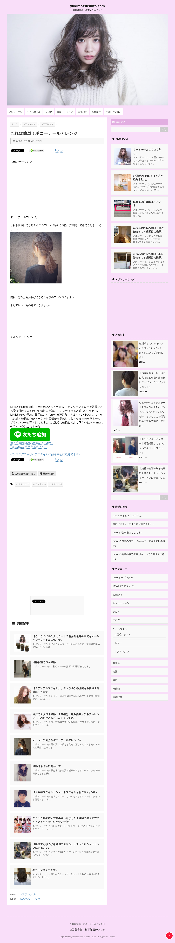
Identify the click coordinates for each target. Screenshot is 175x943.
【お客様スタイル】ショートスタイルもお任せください (65, 792)
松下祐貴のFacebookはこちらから (31, 442)
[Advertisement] (36, 185)
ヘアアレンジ (22, 484)
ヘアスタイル (34, 111)
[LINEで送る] (36, 150)
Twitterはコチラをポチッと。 (28, 446)
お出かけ (96, 111)
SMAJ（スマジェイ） (124, 586)
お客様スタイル (123, 634)
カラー (118, 643)
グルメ (69, 111)
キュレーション (113, 111)
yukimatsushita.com (87, 6)
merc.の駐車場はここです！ (128, 532)
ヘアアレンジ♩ (29, 894)
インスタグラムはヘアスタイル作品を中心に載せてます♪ (45, 454)
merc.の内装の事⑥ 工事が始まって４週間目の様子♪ (148, 229)
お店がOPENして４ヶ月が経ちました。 (148, 177)
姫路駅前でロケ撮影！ (45, 662)
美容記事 (82, 111)
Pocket (59, 150)
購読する (120, 122)
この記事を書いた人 (25, 473)
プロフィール (15, 111)
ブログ (48, 111)
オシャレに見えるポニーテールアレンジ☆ (57, 740)
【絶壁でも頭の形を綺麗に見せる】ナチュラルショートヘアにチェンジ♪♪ (152, 473)
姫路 (115, 671)
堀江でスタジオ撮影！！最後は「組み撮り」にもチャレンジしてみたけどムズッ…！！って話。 (66, 715)
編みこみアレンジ (30, 899)
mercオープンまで (123, 577)
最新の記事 (48, 473)
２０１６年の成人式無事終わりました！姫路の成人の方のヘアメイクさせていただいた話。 (66, 819)
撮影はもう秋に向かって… (48, 766)
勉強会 (116, 663)
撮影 (59, 111)
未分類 (116, 688)
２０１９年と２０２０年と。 (128, 515)
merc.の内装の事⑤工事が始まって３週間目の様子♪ (148, 255)
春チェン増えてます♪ (44, 870)
